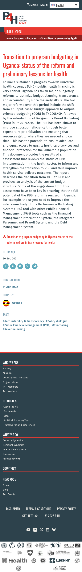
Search (35, 5)
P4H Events (9, 494)
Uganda (16, 303)
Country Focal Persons (15, 377)
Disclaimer (13, 508)
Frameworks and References (19, 425)
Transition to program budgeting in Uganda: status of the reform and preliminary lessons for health (40, 239)
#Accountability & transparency (23, 321)
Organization (10, 382)
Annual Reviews (11, 458)
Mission (7, 373)
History (7, 368)
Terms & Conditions (38, 508)
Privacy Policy (66, 508)
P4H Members (10, 386)
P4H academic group (14, 449)
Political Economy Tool (16, 420)
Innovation (9, 454)
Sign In (43, 5)
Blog (5, 489)
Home (8, 38)
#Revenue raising (14, 329)
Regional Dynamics (13, 445)
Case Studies (10, 406)
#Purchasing (60, 325)
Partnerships (10, 391)
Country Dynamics (13, 440)
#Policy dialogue (56, 321)
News (6, 485)
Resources (19, 38)
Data (6, 416)
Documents (33, 38)
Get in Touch (30, 515)
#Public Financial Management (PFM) (26, 325)
